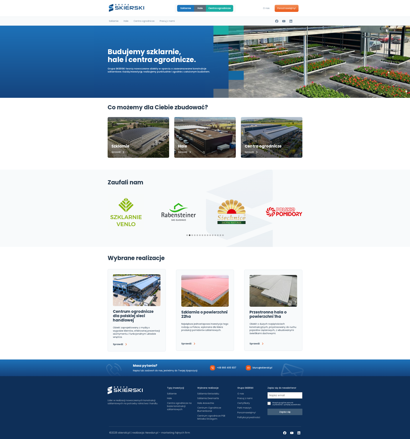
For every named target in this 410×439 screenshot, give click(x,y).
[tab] (187, 235)
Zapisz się (285, 412)
